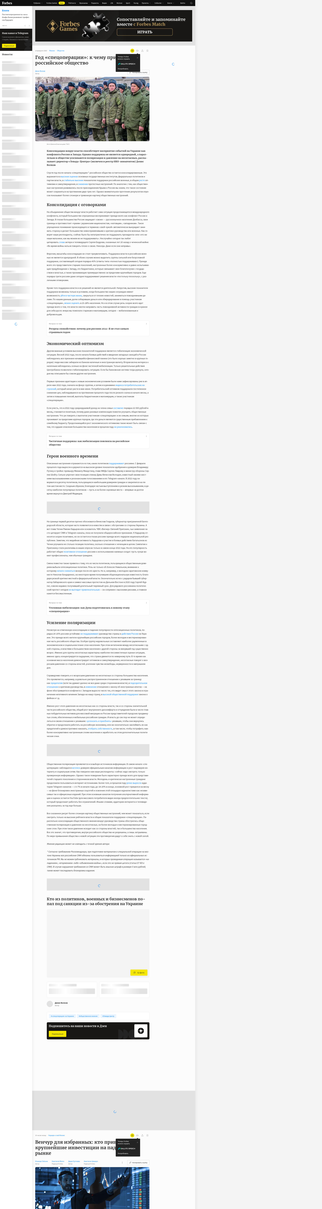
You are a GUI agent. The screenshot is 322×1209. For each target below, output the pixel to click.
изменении (91, 666)
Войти (182, 3)
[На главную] (7, 3)
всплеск (76, 727)
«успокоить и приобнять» (99, 700)
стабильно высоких (73, 180)
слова (62, 242)
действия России (130, 613)
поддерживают (116, 463)
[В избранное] (76, 1011)
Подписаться (57, 974)
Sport (128, 3)
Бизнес (51, 1011)
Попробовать (123, 69)
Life (111, 3)
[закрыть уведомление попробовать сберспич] (137, 58)
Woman (119, 3)
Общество (122, 1011)
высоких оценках (69, 176)
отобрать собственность (100, 708)
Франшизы (83, 3)
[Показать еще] (122, 1103)
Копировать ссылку (139, 72)
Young (136, 3)
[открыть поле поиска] (191, 3)
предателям (57, 662)
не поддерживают (89, 613)
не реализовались (123, 426)
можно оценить (72, 303)
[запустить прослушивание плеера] (137, 51)
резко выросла (134, 742)
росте (142, 180)
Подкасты (95, 3)
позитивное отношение (75, 531)
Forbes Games (54, 3)
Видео (104, 3)
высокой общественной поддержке (120, 674)
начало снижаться (66, 550)
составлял (118, 408)
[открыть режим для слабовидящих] (132, 51)
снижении (83, 184)
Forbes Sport (88, 1011)
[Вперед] (153, 931)
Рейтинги (72, 3)
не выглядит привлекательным (84, 569)
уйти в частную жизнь (71, 295)
